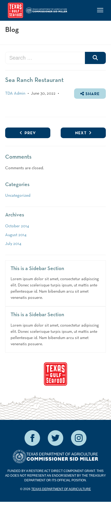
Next (81, 133)
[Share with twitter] (55, 438)
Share (92, 94)
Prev (29, 133)
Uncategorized (17, 196)
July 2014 (13, 244)
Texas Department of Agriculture (61, 489)
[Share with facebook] (32, 438)
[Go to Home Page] (15, 10)
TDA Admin (15, 93)
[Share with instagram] (78, 438)
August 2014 (15, 235)
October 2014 (17, 226)
